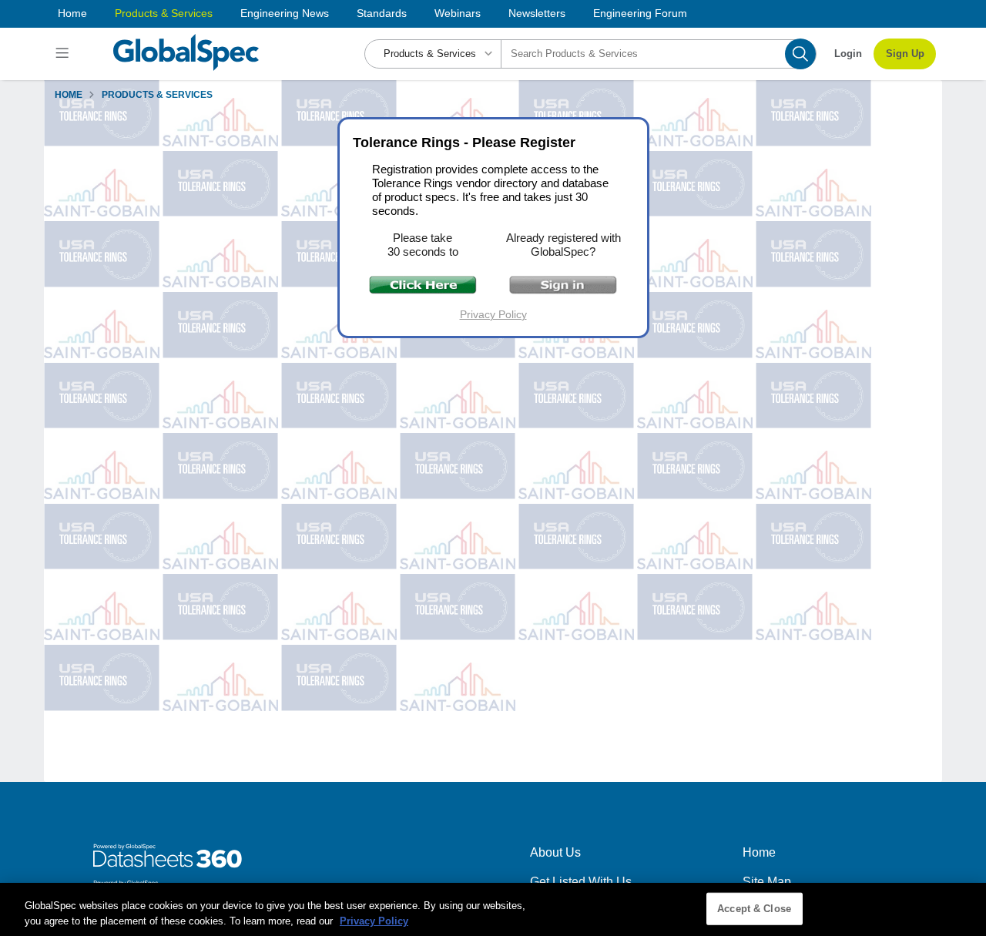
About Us (555, 852)
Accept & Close (754, 908)
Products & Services (164, 13)
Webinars (457, 13)
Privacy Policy (493, 314)
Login (848, 53)
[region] (493, 909)
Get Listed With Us (581, 881)
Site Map (767, 881)
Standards (382, 13)
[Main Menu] (64, 53)
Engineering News (284, 13)
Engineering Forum (640, 13)
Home (72, 13)
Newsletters (536, 13)
